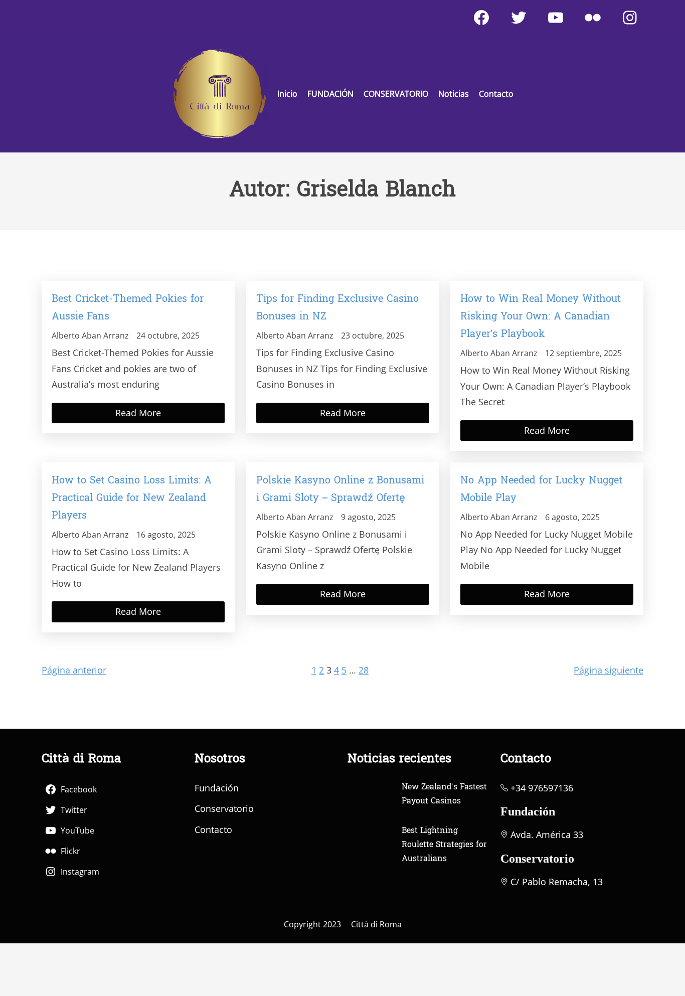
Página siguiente (608, 670)
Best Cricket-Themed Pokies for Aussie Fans (128, 308)
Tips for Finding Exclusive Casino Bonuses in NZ (337, 308)
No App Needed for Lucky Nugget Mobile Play (541, 489)
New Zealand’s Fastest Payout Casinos (444, 794)
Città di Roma (376, 924)
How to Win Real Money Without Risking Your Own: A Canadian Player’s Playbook (540, 317)
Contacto (213, 829)
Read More (138, 413)
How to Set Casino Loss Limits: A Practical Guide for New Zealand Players (132, 498)
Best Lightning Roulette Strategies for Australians (444, 845)
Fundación (217, 788)
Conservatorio (224, 808)
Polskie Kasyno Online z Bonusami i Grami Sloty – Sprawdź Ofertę (340, 489)
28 (364, 670)
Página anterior (74, 670)
